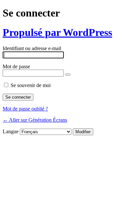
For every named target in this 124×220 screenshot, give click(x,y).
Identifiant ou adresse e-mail (32, 48)
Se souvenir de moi (31, 85)
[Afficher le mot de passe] (67, 75)
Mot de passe (16, 66)
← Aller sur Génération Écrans (35, 120)
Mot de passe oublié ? (25, 108)
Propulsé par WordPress (57, 32)
